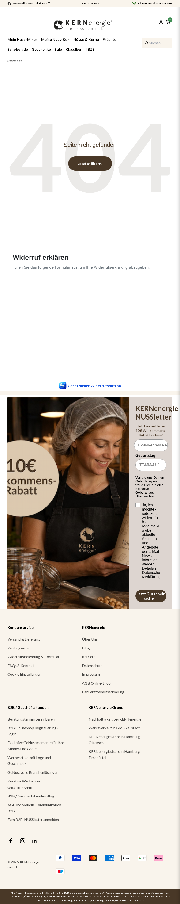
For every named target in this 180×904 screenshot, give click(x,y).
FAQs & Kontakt (21, 665)
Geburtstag (145, 456)
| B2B (90, 49)
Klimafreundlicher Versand (155, 3)
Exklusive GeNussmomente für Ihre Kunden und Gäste (36, 745)
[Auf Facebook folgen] (11, 841)
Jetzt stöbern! (90, 163)
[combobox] (157, 43)
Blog (86, 648)
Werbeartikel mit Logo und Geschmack (29, 760)
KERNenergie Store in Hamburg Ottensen (114, 739)
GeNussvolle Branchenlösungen (33, 772)
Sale (58, 49)
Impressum (91, 674)
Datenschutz (92, 665)
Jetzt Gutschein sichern (150, 596)
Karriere (88, 656)
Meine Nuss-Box (55, 39)
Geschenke (41, 49)
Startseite (15, 61)
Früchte (109, 39)
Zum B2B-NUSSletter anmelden (33, 819)
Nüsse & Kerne (86, 39)
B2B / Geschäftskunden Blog (31, 796)
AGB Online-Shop (96, 683)
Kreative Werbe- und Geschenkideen (24, 784)
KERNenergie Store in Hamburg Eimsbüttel (114, 754)
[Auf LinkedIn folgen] (34, 841)
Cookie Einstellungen (24, 674)
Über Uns (90, 639)
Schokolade (18, 49)
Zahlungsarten (19, 648)
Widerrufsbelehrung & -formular (34, 656)
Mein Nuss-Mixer (22, 39)
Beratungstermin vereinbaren (31, 719)
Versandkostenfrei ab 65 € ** (31, 3)
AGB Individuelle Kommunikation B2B (34, 807)
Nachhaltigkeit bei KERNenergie (115, 719)
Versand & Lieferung (24, 639)
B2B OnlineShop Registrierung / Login (33, 730)
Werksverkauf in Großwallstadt (114, 727)
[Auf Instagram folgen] (22, 841)
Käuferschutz (90, 3)
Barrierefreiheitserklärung (103, 692)
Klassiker (74, 49)
